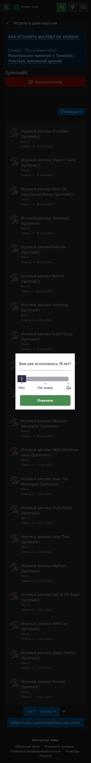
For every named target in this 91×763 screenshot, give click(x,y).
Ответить (45, 400)
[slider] (21, 378)
